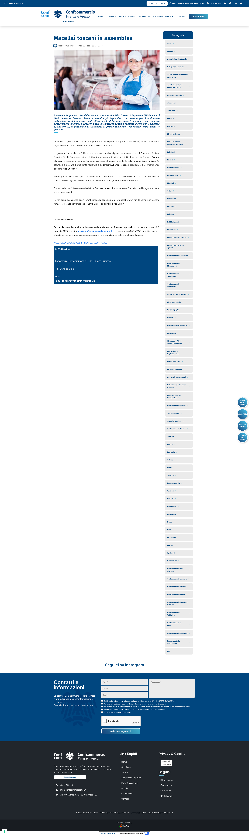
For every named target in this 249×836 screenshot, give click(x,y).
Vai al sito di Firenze (157, 3)
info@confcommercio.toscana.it (95, 231)
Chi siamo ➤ (111, 16)
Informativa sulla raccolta (108, 833)
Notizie (124, 788)
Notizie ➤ (169, 16)
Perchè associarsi (129, 783)
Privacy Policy (166, 761)
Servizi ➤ (122, 16)
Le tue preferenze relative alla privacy (131, 833)
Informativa (123, 701)
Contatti (198, 16)
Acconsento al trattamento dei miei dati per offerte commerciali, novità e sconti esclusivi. (135, 704)
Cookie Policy (166, 764)
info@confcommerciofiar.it (72, 789)
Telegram (167, 796)
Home (100, 16)
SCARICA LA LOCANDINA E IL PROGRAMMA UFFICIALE (80, 242)
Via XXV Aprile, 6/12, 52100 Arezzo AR (188, 3)
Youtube (167, 790)
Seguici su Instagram (124, 665)
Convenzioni (181, 16)
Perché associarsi (155, 16)
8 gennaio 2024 (99, 46)
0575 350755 (215, 3)
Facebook (167, 785)
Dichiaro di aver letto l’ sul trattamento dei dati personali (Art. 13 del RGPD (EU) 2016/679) (140, 701)
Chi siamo (126, 767)
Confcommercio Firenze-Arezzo (74, 46)
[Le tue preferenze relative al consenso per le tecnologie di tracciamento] (4, 831)
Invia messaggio (119, 731)
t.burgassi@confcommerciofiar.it (75, 280)
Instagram (168, 780)
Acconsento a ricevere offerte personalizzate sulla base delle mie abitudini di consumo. (134, 710)
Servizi (124, 772)
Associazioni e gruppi (137, 16)
